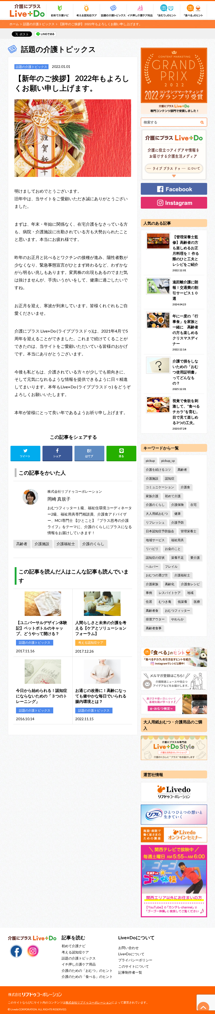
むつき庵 (165, 602)
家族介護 (152, 496)
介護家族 (152, 584)
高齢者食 (152, 610)
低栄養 (182, 602)
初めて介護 (173, 496)
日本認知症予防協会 (160, 531)
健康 (177, 514)
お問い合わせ (128, 948)
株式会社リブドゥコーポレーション (89, 1002)
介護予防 (177, 522)
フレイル (171, 566)
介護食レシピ (190, 584)
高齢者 (21, 543)
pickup (150, 461)
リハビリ (152, 549)
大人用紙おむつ (157, 514)
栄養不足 (177, 558)
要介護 (195, 558)
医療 (197, 602)
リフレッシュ (155, 522)
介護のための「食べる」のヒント (87, 976)
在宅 (193, 505)
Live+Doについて (131, 954)
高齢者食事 (154, 628)
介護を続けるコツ (158, 469)
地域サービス (155, 540)
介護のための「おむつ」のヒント (87, 970)
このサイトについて (133, 966)
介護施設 (42, 543)
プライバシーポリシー (135, 960)
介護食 (185, 487)
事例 (149, 593)
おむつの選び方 (157, 575)
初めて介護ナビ (73, 946)
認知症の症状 (155, 558)
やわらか (177, 619)
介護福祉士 (66, 543)
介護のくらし (93, 543)
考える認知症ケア (75, 952)
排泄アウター (155, 619)
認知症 (169, 478)
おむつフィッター (177, 610)
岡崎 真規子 (59, 499)
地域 (190, 593)
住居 (149, 602)
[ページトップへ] (203, 1007)
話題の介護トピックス (39, 24)
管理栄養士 (188, 531)
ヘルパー (152, 566)
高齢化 (169, 584)
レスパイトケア (170, 593)
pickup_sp (168, 461)
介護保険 (177, 505)
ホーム (14, 24)
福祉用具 (177, 540)
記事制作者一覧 (130, 972)
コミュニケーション (160, 487)
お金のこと (173, 549)
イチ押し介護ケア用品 (79, 964)
